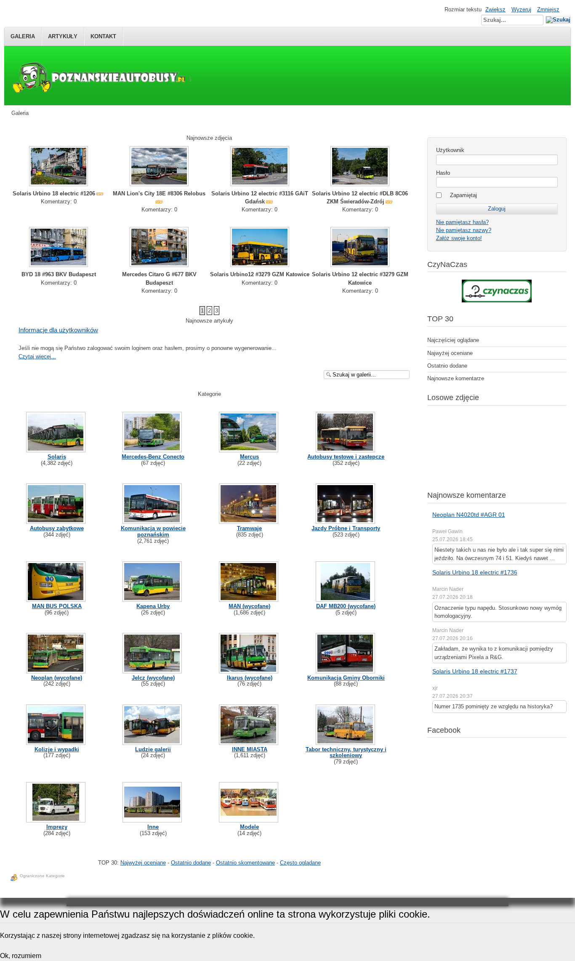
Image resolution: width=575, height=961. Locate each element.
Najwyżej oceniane (143, 863)
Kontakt (103, 36)
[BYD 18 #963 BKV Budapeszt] (58, 265)
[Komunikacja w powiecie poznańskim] (153, 520)
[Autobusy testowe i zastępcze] (346, 449)
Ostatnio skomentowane (245, 863)
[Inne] (153, 819)
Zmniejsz (548, 9)
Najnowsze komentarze (455, 378)
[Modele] (249, 819)
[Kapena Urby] (153, 598)
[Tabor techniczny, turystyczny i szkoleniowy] (346, 741)
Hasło (443, 173)
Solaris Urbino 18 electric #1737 (474, 671)
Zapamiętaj (463, 195)
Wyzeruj (521, 9)
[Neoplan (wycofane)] (56, 670)
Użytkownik (450, 150)
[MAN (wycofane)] (249, 598)
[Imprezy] (56, 819)
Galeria (23, 36)
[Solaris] (56, 449)
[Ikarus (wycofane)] (249, 670)
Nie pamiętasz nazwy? (463, 230)
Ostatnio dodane (191, 863)
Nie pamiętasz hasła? (462, 222)
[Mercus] (249, 449)
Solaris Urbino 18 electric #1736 (474, 572)
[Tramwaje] (249, 520)
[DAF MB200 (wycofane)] (346, 598)
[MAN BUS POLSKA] (56, 598)
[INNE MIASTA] (249, 741)
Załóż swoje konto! (459, 238)
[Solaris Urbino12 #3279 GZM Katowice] (259, 265)
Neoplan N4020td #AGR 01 (468, 514)
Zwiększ (495, 9)
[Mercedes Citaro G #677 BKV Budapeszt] (159, 265)
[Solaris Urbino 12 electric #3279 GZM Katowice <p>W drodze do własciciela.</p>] (359, 265)
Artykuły (62, 36)
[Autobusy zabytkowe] (56, 520)
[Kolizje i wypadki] (56, 741)
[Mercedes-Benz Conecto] (153, 449)
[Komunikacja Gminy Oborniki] (346, 670)
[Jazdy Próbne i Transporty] (346, 520)
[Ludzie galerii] (153, 741)
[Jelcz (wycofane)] (153, 670)
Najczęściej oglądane (453, 340)
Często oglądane (300, 863)
